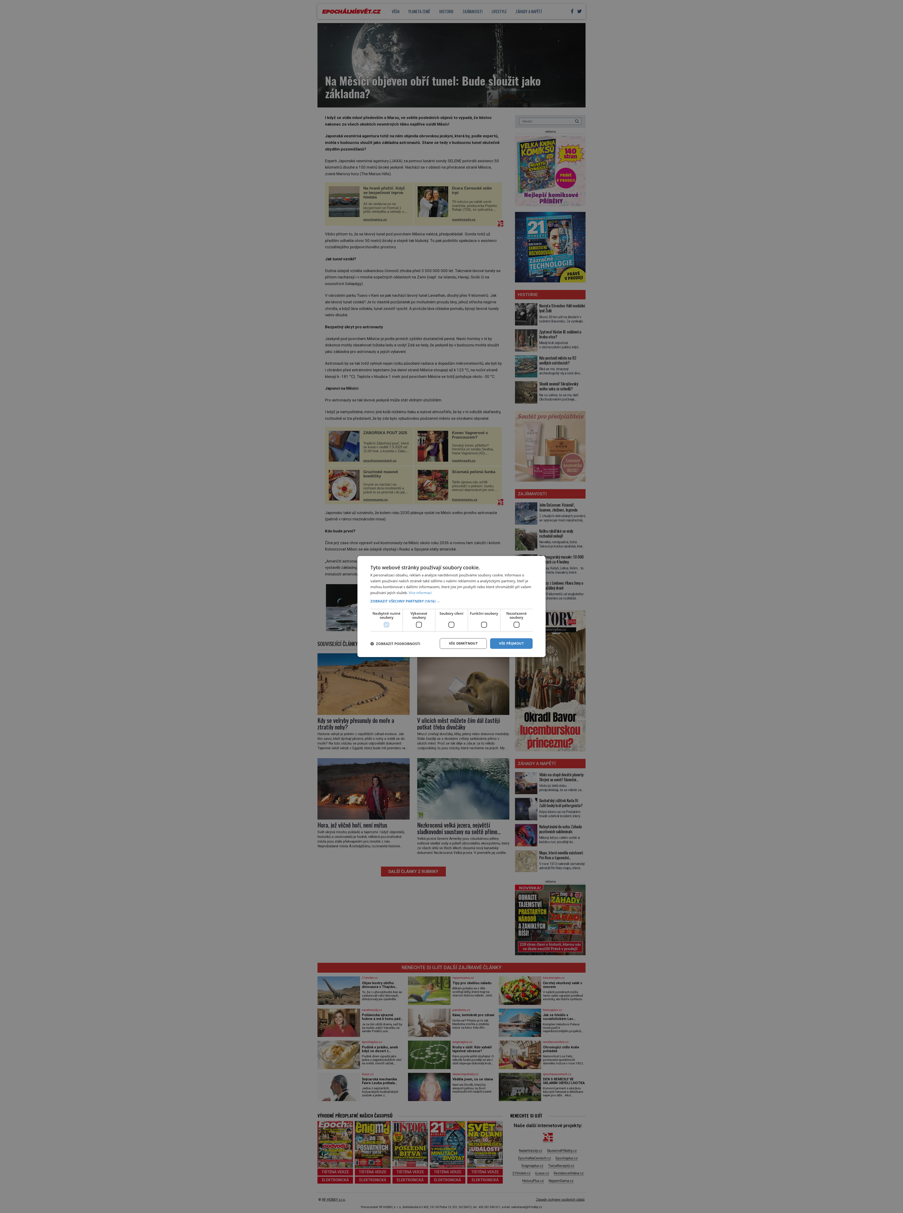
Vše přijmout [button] (511, 643)
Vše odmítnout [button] (463, 643)
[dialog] (451, 606)
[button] (451, 601)
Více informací (420, 592)
